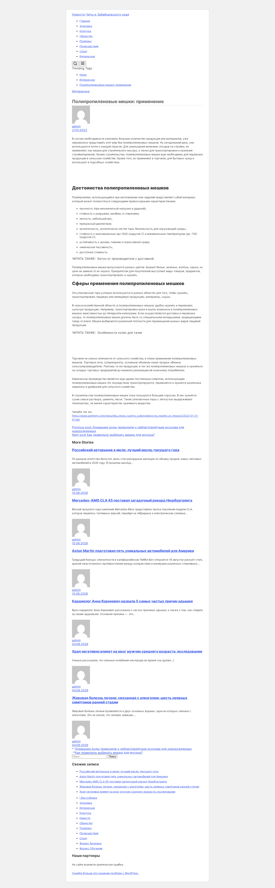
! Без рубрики (88, 797)
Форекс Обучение (91, 848)
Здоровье (86, 26)
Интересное (87, 56)
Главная (85, 20)
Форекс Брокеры (91, 843)
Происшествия (89, 46)
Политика (85, 41)
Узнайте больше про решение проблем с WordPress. (105, 873)
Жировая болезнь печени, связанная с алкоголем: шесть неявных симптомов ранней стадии (139, 786)
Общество (86, 36)
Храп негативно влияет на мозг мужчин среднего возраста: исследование (137, 651)
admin (76, 126)
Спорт (83, 51)
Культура (85, 31)
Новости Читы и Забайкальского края (100, 14)
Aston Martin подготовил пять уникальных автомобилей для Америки (133, 551)
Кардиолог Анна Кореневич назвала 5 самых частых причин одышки (132, 601)
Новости (85, 818)
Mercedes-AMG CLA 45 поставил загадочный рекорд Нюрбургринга (132, 500)
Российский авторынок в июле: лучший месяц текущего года (125, 450)
